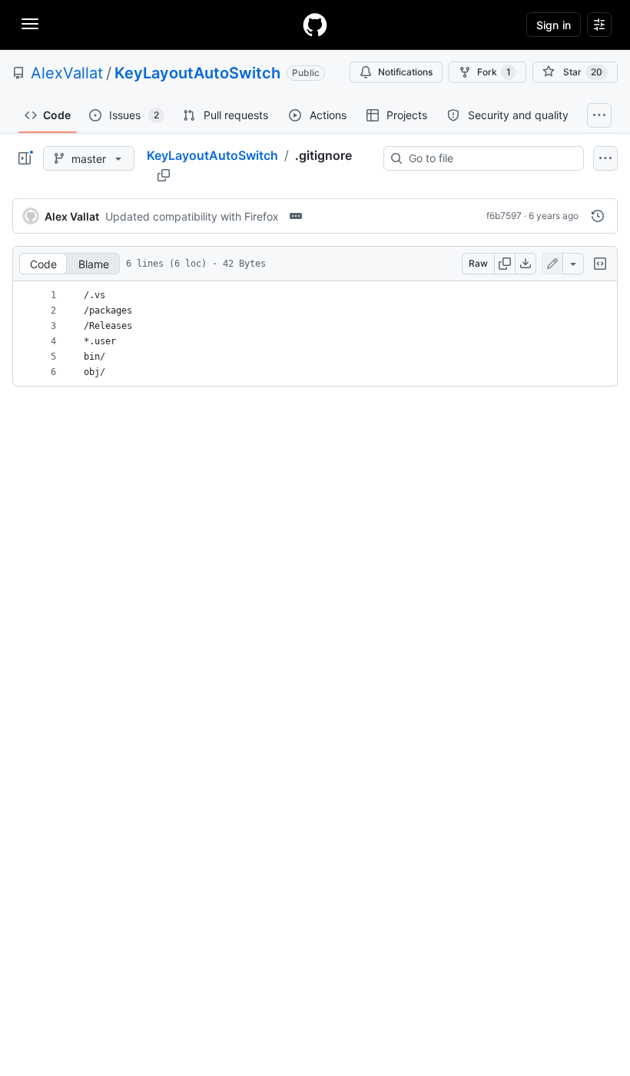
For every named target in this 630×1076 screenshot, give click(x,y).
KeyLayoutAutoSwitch (197, 73)
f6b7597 (504, 215)
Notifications (405, 72)
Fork (494, 72)
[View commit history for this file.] (598, 216)
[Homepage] (315, 24)
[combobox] (490, 158)
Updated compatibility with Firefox (192, 216)
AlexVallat (67, 73)
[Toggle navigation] (29, 23)
